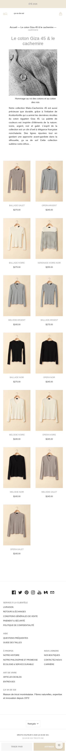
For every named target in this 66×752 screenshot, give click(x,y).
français (32, 723)
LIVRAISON (8, 607)
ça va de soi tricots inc (33, 738)
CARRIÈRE (49, 664)
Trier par (17, 747)
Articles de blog (12, 677)
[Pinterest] (27, 593)
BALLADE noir (17, 377)
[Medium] (46, 593)
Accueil (13, 27)
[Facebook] (14, 593)
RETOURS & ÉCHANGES (14, 612)
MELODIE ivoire (17, 435)
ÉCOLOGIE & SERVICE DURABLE (18, 664)
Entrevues (9, 682)
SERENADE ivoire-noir (49, 263)
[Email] (52, 593)
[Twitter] (20, 593)
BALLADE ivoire (17, 263)
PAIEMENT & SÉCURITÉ (14, 621)
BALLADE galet (17, 205)
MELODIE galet (49, 492)
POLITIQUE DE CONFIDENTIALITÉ (18, 625)
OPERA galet (17, 549)
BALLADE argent (49, 320)
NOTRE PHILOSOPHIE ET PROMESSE (20, 660)
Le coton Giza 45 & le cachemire (37, 27)
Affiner (49, 747)
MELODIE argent (16, 320)
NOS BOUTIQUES (52, 655)
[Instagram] (33, 593)
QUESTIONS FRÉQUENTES (15, 638)
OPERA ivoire (49, 435)
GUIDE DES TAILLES (12, 642)
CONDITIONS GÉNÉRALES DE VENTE (20, 616)
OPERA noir (49, 377)
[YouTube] (39, 593)
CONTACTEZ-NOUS (53, 660)
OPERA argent (49, 205)
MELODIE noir (17, 492)
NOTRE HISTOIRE (11, 655)
